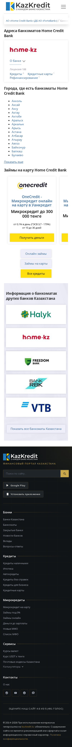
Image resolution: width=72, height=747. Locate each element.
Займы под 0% (11, 612)
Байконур (18, 147)
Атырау (17, 139)
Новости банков (12, 535)
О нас (6, 684)
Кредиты (16, 74)
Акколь (17, 101)
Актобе (17, 116)
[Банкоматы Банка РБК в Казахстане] (36, 384)
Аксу (15, 109)
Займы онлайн (12, 618)
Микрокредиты (14, 600)
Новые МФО (10, 628)
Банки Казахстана (13, 519)
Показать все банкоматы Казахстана (36, 429)
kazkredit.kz (28, 726)
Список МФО (10, 634)
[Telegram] (24, 693)
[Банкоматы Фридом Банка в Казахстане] (36, 361)
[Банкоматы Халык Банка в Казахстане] (36, 314)
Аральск (17, 120)
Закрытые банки (13, 530)
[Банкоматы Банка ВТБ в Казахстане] (36, 407)
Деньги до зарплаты (15, 623)
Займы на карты (36, 263)
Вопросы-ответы (13, 546)
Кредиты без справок (15, 579)
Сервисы (9, 644)
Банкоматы (10, 524)
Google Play (18, 485)
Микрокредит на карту (16, 607)
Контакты (10, 677)
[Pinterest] (33, 693)
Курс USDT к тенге (13, 656)
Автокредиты (11, 574)
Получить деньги (32, 237)
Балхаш (17, 151)
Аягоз (15, 143)
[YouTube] (15, 693)
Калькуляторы (11, 666)
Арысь (16, 128)
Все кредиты (36, 273)
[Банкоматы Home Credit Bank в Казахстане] (36, 337)
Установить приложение (25, 494)
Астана (16, 132)
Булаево (17, 155)
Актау (16, 112)
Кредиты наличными (15, 563)
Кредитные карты (40, 74)
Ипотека (8, 568)
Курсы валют (10, 651)
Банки (7, 512)
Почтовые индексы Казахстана (21, 662)
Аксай (16, 105)
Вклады (7, 541)
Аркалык (18, 124)
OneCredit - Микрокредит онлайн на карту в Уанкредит (32, 200)
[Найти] (64, 473)
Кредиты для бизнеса (15, 585)
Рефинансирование (24, 78)
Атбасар (17, 136)
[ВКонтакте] (6, 693)
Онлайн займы (36, 254)
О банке (15, 61)
